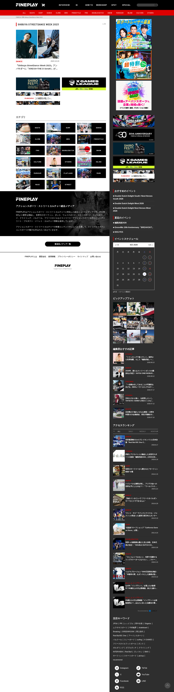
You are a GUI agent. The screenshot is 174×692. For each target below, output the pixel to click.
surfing (139, 640)
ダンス (141, 644)
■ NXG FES (118, 232)
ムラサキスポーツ (120, 627)
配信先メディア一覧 (63, 244)
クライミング (144, 648)
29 (144, 280)
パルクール (117, 640)
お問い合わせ (95, 257)
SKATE (32, 13)
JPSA (115, 623)
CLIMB (58, 13)
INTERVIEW (64, 5)
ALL (24, 13)
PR (121, 623)
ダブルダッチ (131, 648)
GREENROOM (128, 632)
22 (144, 274)
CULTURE (139, 13)
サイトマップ (82, 257)
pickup (141, 656)
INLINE (129, 13)
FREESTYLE (76, 13)
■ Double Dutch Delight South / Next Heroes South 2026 (132, 197)
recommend (117, 660)
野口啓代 (139, 632)
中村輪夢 (132, 627)
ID (77, 5)
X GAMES (148, 640)
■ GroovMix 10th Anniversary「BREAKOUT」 (133, 227)
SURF (41, 13)
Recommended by (143, 611)
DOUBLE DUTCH (98, 13)
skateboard (143, 627)
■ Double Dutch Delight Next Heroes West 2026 (132, 209)
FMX (86, 13)
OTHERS (150, 13)
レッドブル (128, 623)
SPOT (114, 5)
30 (150, 280)
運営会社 (42, 257)
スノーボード (129, 640)
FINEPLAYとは (31, 257)
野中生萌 (138, 623)
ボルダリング (118, 648)
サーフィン (117, 656)
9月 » (150, 245)
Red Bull (128, 652)
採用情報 (51, 257)
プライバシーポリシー (66, 257)
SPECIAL (126, 5)
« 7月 (117, 245)
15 (144, 269)
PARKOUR (120, 13)
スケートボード (130, 656)
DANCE (49, 13)
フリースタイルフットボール (124, 644)
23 (150, 274)
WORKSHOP (101, 5)
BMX (66, 13)
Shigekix (148, 623)
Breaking (116, 632)
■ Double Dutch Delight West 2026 (128, 203)
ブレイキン (138, 652)
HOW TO (89, 5)
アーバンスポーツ (135, 636)
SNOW (110, 13)
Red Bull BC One (119, 636)
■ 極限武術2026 (120, 223)
